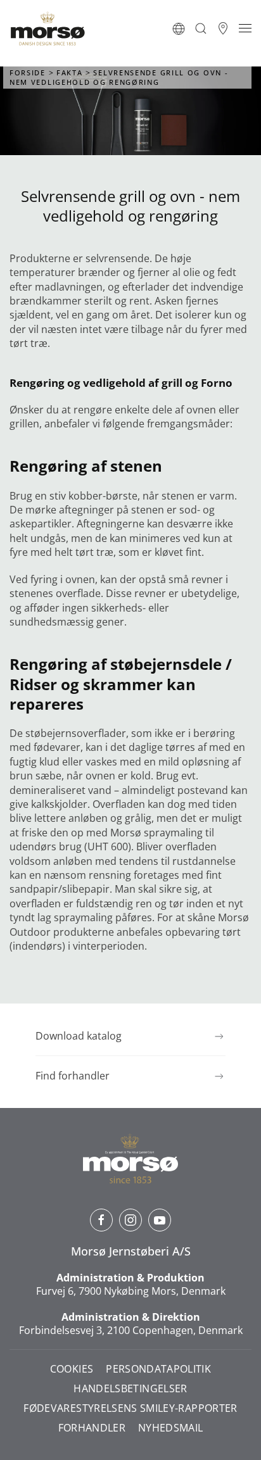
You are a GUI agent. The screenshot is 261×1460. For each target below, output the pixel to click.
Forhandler (92, 1428)
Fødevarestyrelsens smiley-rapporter (130, 1408)
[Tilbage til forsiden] (48, 28)
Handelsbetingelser (130, 1388)
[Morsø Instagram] (130, 1220)
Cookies (71, 1369)
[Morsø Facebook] (101, 1220)
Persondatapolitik (158, 1369)
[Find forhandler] (223, 28)
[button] (178, 28)
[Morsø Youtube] (159, 1220)
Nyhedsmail (170, 1428)
